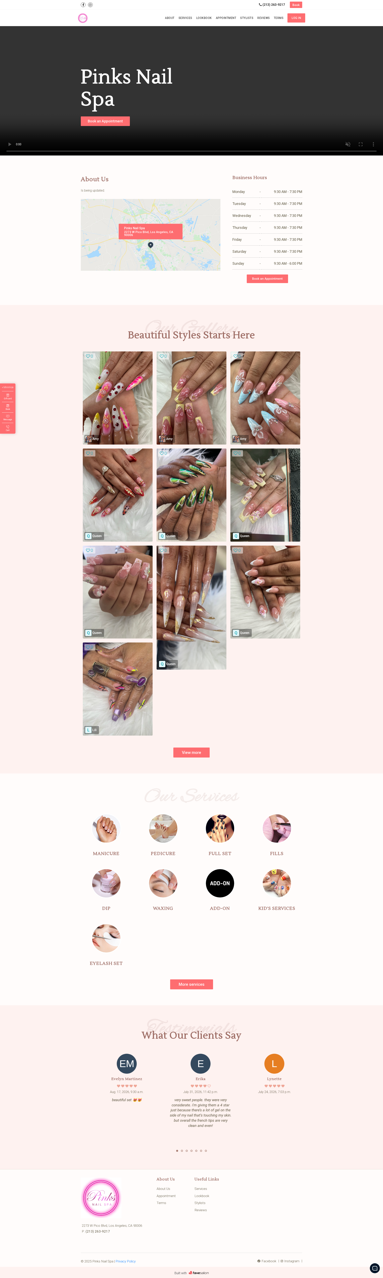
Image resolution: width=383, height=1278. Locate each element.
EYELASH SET (106, 963)
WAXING (163, 908)
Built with (181, 1273)
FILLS (276, 853)
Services (185, 18)
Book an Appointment (105, 121)
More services (191, 984)
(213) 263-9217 (273, 5)
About (170, 18)
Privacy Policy (125, 1261)
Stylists (246, 18)
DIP (106, 908)
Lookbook (204, 18)
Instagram (291, 1261)
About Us (163, 1189)
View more (191, 752)
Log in (296, 18)
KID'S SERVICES (276, 908)
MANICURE (106, 853)
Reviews (263, 18)
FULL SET (220, 853)
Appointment (226, 18)
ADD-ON (220, 908)
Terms (279, 18)
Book (296, 5)
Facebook (268, 1261)
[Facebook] (83, 4)
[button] (177, 1151)
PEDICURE (163, 853)
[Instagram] (90, 4)
